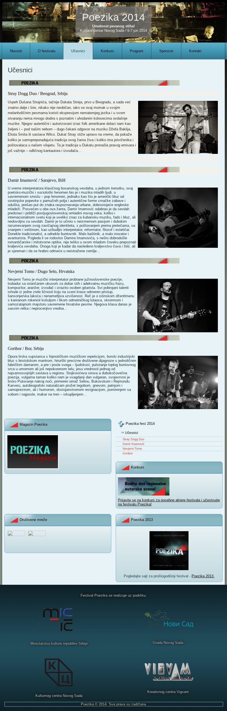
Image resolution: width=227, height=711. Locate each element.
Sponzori (166, 51)
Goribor (128, 453)
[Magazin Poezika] (33, 468)
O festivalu (46, 51)
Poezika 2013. (203, 576)
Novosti (16, 51)
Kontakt (195, 51)
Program (136, 51)
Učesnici (78, 51)
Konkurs (107, 51)
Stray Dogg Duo (133, 439)
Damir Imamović (134, 444)
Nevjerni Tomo (132, 448)
